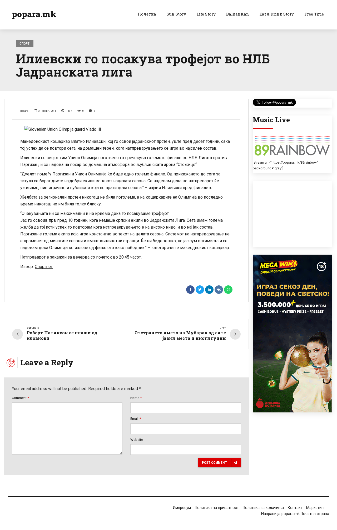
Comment (20, 398)
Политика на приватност (217, 508)
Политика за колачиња (263, 508)
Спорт (24, 44)
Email (135, 419)
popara (24, 111)
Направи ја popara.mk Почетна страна (295, 514)
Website (136, 440)
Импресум (182, 508)
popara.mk (34, 13)
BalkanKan (237, 14)
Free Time (314, 14)
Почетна (147, 14)
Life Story (206, 14)
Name (136, 398)
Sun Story (176, 14)
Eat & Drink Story (277, 14)
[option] (126, 129)
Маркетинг (315, 508)
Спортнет (44, 266)
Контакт (295, 508)
